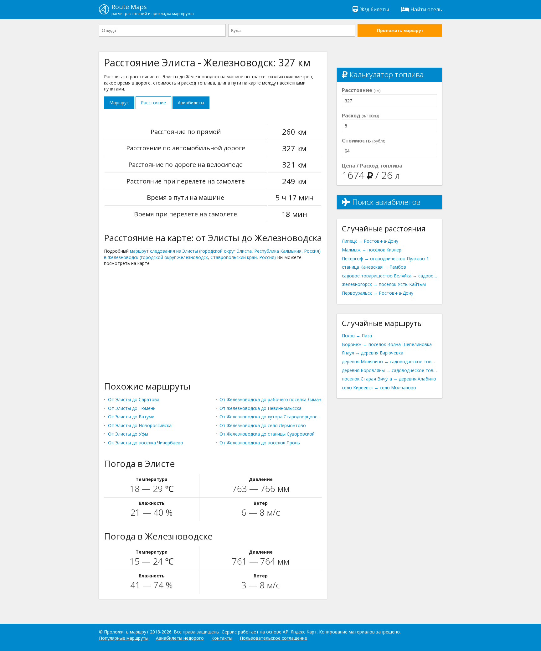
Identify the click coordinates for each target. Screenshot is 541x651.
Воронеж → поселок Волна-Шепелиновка (387, 344)
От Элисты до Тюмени (132, 408)
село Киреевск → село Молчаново (379, 387)
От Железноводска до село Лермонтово (262, 425)
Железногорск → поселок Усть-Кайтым (384, 284)
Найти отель (426, 9)
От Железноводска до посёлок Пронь (259, 443)
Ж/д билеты (374, 9)
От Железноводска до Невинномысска (260, 408)
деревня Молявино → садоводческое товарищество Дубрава (389, 361)
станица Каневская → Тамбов (374, 267)
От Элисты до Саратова (133, 399)
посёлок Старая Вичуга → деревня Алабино (389, 379)
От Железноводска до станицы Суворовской (267, 434)
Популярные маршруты (123, 638)
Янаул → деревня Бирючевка (372, 353)
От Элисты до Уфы (128, 434)
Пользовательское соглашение (273, 638)
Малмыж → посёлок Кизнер (371, 250)
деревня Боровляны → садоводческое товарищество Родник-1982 (389, 370)
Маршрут (119, 103)
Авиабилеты (191, 103)
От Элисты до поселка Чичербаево (145, 443)
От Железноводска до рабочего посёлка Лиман (270, 399)
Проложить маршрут (400, 30)
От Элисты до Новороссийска (140, 425)
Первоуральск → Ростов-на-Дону (377, 293)
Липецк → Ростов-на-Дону (370, 241)
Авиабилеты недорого (180, 638)
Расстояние (153, 103)
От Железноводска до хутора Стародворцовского (270, 417)
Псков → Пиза (357, 335)
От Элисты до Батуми (131, 417)
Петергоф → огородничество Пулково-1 (385, 258)
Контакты (221, 638)
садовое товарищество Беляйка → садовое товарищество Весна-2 (389, 276)
